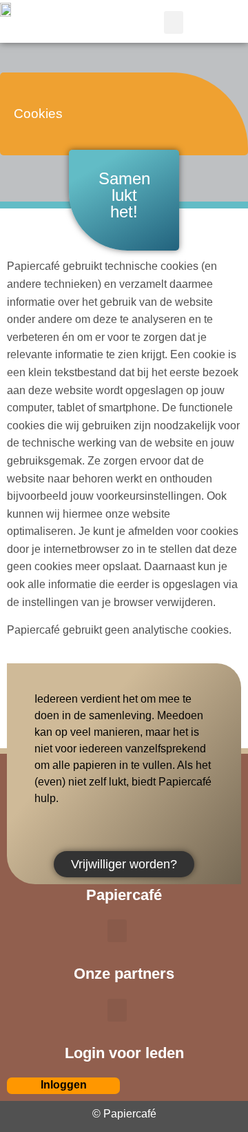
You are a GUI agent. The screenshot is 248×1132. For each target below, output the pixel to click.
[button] (173, 22)
